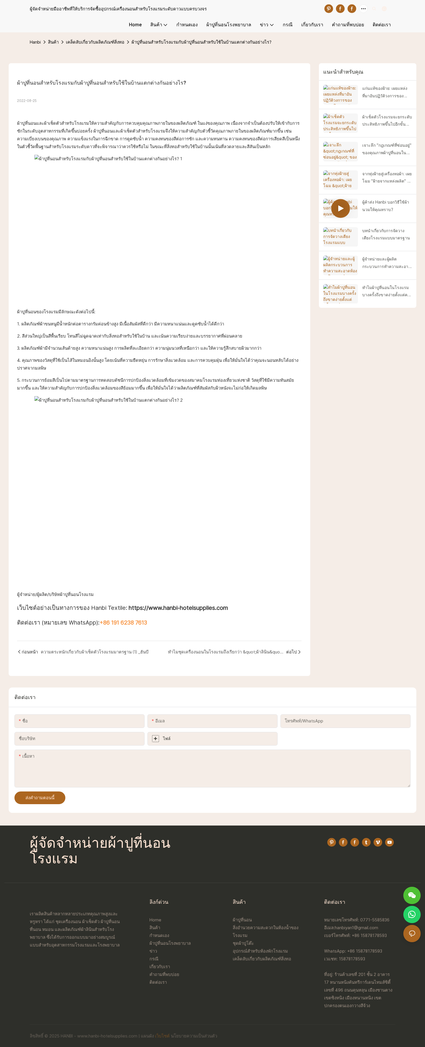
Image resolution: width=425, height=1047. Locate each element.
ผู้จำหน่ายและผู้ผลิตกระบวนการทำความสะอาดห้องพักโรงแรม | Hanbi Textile (386, 263)
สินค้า (53, 42)
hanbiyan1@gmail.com (356, 927)
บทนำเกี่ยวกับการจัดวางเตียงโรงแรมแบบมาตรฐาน (386, 234)
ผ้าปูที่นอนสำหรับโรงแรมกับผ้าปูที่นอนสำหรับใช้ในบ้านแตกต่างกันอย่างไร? (201, 42)
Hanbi (35, 42)
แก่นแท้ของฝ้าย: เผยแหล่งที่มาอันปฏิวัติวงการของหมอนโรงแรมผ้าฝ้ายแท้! (384, 92)
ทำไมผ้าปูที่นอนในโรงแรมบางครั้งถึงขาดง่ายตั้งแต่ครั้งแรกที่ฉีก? (387, 292)
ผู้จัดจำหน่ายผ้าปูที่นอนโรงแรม (100, 852)
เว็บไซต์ (162, 1035)
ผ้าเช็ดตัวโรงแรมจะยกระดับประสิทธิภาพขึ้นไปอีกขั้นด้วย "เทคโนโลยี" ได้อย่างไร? (387, 121)
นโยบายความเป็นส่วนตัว (194, 1035)
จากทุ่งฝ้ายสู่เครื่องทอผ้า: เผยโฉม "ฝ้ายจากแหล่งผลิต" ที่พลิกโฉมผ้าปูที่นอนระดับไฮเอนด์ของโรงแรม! (387, 178)
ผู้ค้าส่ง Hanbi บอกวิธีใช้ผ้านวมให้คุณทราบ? (385, 206)
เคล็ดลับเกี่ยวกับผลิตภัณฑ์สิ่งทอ (95, 42)
